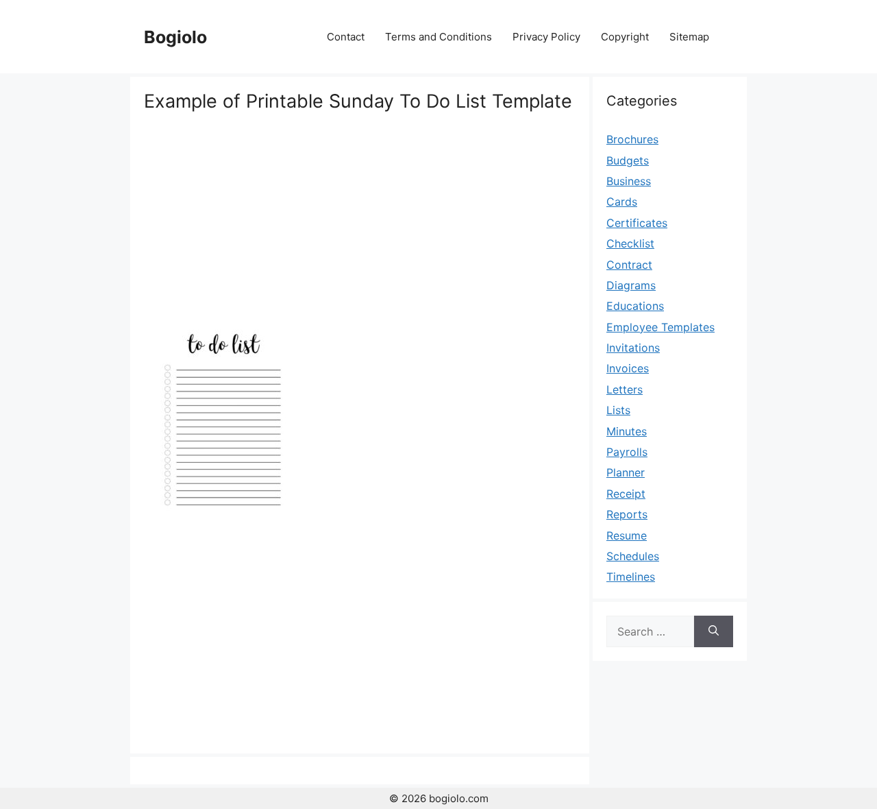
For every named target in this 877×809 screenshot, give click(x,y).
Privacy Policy (546, 36)
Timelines (630, 576)
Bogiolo (175, 37)
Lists (618, 410)
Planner (625, 472)
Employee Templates (660, 327)
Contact (346, 36)
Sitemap (689, 36)
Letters (624, 389)
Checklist (630, 243)
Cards (621, 201)
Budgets (627, 160)
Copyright (625, 36)
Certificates (636, 223)
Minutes (626, 431)
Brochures (632, 139)
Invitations (633, 347)
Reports (626, 514)
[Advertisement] (360, 216)
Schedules (632, 556)
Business (628, 181)
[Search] (713, 631)
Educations (635, 306)
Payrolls (626, 452)
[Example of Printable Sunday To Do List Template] (223, 520)
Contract (629, 264)
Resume (626, 535)
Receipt (625, 493)
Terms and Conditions (438, 36)
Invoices (627, 368)
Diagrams (631, 285)
